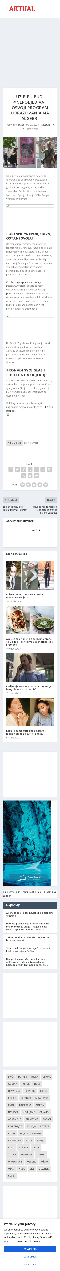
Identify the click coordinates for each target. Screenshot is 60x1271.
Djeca (34, 1076)
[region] (30, 1245)
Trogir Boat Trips (31, 891)
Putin (28, 1140)
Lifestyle (45, 124)
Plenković (32, 1119)
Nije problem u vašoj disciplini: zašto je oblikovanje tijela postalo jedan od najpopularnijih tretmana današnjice (28, 962)
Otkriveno (14, 1119)
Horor (26, 1083)
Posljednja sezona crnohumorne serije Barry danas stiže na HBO (29, 688)
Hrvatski (29, 1090)
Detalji (22, 1076)
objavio (44, 1112)
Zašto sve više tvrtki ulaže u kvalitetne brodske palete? (27, 939)
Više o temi (14, 442)
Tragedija (26, 1154)
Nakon (40, 1105)
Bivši (11, 1076)
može (11, 1105)
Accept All (30, 1248)
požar (11, 1133)
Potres (44, 1126)
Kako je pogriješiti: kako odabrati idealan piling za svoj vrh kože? (26, 732)
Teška (36, 1147)
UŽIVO (44, 1161)
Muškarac (25, 1105)
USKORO (31, 1161)
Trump (41, 1154)
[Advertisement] (30, 49)
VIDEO (21, 1168)
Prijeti (24, 1133)
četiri (11, 1175)
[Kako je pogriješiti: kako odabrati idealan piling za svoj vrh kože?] (30, 711)
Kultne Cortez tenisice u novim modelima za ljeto (24, 596)
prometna (14, 1140)
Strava (23, 1147)
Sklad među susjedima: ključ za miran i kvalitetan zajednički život (28, 950)
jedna (43, 1090)
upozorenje (15, 1161)
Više (32, 1168)
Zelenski (44, 1168)
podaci (47, 1119)
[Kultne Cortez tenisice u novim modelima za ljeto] (30, 575)
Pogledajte (15, 1126)
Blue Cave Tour (11, 891)
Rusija (40, 1140)
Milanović (41, 1097)
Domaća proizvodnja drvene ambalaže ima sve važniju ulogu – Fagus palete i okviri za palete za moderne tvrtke (27, 926)
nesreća (13, 1112)
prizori (36, 1133)
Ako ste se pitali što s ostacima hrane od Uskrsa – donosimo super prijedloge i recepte (29, 641)
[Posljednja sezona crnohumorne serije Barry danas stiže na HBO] (30, 667)
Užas (11, 1168)
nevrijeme (29, 1112)
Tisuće (12, 1154)
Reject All (30, 1264)
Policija (31, 1126)
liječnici (26, 1097)
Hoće (37, 1083)
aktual (20, 124)
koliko (12, 1097)
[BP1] (9, 293)
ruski (11, 1147)
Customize (30, 1256)
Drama (47, 1076)
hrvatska (14, 1090)
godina (12, 1083)
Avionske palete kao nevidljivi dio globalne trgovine (29, 914)
